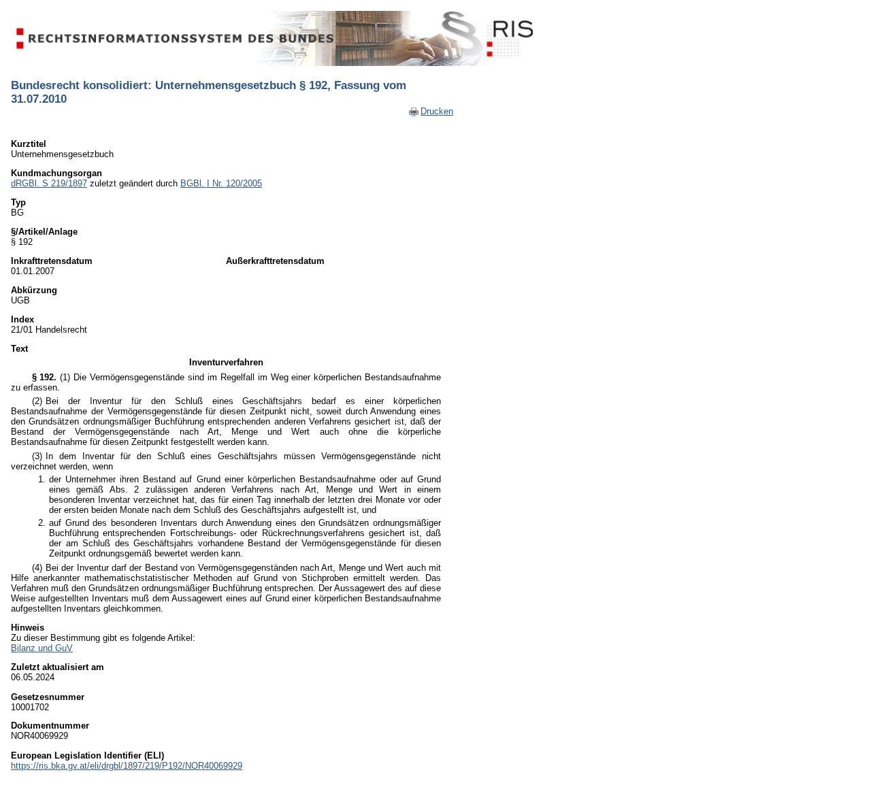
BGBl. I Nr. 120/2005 (221, 183)
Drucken (437, 111)
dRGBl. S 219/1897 (49, 183)
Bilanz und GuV (42, 648)
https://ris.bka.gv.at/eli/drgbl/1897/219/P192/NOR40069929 (126, 766)
